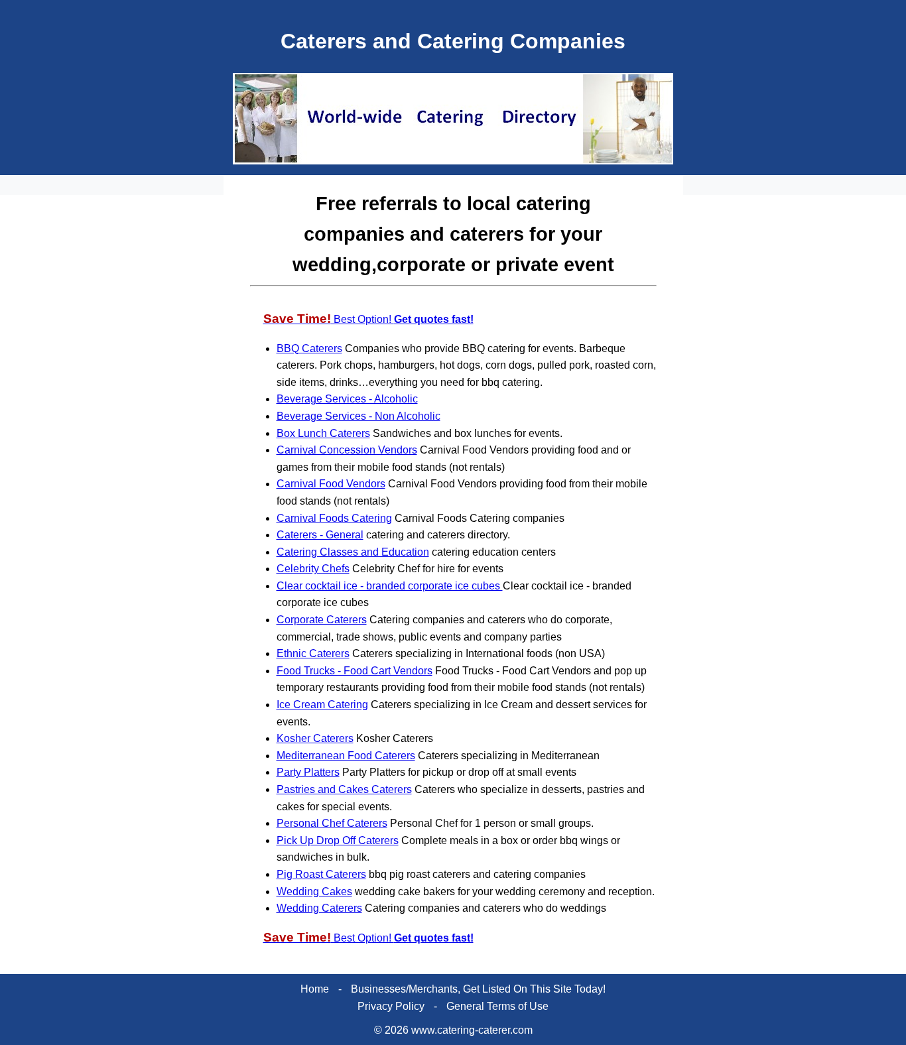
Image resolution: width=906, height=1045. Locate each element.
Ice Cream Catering (322, 704)
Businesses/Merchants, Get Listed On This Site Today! (478, 989)
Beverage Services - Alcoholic (347, 398)
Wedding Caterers (319, 908)
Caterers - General (320, 534)
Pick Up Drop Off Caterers (338, 840)
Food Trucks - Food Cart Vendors (354, 670)
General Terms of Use (497, 1006)
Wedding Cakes (314, 891)
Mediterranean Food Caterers (346, 755)
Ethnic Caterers (313, 653)
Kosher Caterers (315, 738)
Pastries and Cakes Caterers (344, 789)
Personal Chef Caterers (332, 823)
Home (314, 989)
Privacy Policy (390, 1006)
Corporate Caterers (322, 619)
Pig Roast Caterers (321, 874)
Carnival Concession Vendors (347, 450)
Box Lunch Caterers (323, 433)
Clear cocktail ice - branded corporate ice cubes (390, 585)
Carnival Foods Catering (334, 518)
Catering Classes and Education (353, 552)
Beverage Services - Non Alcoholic (358, 416)
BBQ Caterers (309, 348)
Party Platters (308, 772)
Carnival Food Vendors (331, 483)
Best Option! (368, 319)
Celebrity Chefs (313, 568)
